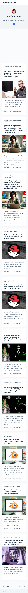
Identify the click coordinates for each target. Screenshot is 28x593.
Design (10, 436)
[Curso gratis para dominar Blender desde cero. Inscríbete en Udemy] (14, 505)
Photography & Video (14, 537)
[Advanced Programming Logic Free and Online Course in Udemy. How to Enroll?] (14, 352)
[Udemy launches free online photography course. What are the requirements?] (14, 556)
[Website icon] (14, 24)
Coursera (6, 280)
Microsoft (16, 66)
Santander (7, 121)
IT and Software (17, 120)
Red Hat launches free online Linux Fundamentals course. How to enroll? (13, 236)
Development (12, 332)
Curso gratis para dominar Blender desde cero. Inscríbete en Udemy (12, 491)
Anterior (7, 586)
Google (10, 120)
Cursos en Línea (8, 66)
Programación (17, 382)
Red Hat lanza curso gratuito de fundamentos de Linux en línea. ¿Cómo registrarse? (13, 286)
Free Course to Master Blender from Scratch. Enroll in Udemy (13, 441)
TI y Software (7, 177)
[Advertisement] (14, 47)
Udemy (5, 383)
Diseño (14, 486)
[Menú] (25, 2)
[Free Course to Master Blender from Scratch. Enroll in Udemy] (14, 455)
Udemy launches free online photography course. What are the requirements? (13, 542)
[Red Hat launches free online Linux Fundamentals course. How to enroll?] (14, 250)
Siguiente (21, 586)
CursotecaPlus (9, 2)
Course (6, 120)
